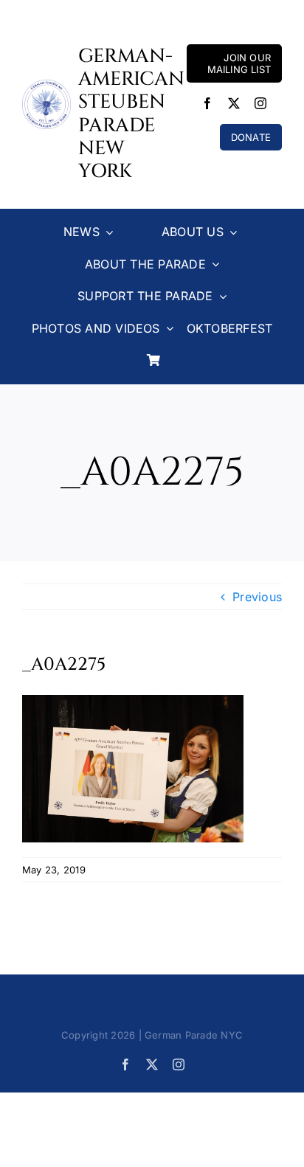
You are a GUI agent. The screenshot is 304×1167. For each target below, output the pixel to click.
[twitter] (234, 103)
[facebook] (207, 103)
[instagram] (260, 103)
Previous (257, 596)
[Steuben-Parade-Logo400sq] (46, 85)
